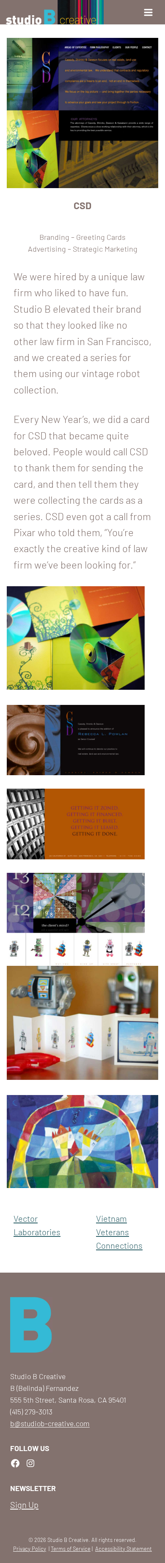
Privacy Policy (29, 1548)
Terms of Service (71, 1548)
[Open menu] (151, 12)
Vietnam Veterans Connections (119, 1231)
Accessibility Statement (123, 1548)
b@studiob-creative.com (50, 1423)
